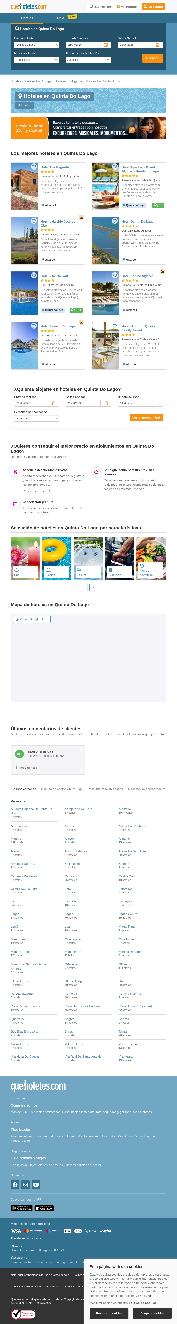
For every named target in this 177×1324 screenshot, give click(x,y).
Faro (14, 901)
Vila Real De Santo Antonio (83, 1056)
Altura (15, 851)
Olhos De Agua (75, 981)
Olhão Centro (20, 981)
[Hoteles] (29, 7)
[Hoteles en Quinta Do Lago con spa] (25, 558)
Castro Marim (128, 876)
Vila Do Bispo (128, 1044)
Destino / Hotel (24, 38)
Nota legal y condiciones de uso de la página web (40, 1275)
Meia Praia (18, 939)
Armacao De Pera (23, 863)
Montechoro (73, 951)
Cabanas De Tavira (24, 876)
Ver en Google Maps (34, 619)
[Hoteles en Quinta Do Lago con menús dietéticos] (150, 558)
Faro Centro (73, 901)
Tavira (123, 1031)
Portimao (71, 993)
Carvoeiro (71, 876)
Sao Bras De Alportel (25, 1031)
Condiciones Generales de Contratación (34, 1286)
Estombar (125, 888)
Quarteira (17, 1019)
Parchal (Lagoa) (22, 993)
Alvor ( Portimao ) (77, 851)
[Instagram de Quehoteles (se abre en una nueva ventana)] (25, 1184)
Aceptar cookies (152, 1313)
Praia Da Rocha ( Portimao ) (84, 1006)
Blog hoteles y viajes (28, 1158)
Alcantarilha (19, 826)
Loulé (14, 926)
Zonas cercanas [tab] (24, 789)
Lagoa (15, 914)
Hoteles (16, 81)
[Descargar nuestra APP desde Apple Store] (44, 1207)
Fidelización (21, 1129)
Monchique (126, 939)
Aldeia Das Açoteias (132, 826)
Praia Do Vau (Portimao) (135, 1006)
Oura (122, 981)
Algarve (16, 838)
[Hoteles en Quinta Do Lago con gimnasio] (119, 558)
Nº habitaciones (25, 53)
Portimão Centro (130, 993)
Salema (124, 1019)
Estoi (68, 888)
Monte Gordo (20, 951)
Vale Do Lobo (74, 1044)
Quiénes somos (24, 1105)
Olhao (123, 964)
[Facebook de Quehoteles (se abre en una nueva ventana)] (15, 1184)
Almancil (124, 838)
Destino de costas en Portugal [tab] (62, 789)
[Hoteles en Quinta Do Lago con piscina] (56, 558)
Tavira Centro (20, 1044)
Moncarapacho (75, 939)
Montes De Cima (130, 951)
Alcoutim (70, 826)
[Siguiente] (93, 587)
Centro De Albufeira (24, 888)
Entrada (77, 38)
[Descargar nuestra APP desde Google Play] (22, 1207)
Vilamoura (126, 1056)
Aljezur (69, 838)
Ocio (60, 18)
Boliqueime (72, 863)
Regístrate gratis (34, 491)
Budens (124, 863)
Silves (69, 1031)
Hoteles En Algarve (69, 81)
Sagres (69, 1019)
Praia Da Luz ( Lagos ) (26, 1006)
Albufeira (125, 809)
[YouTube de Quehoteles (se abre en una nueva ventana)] (36, 1184)
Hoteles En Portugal (38, 81)
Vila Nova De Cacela (25, 1056)
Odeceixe (71, 964)
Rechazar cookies (109, 1313)
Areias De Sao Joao (132, 851)
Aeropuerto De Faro (78, 809)
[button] (153, 6)
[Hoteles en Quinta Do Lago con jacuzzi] (88, 558)
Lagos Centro (128, 914)
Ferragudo (126, 901)
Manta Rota (127, 926)
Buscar (152, 58)
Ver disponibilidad (146, 417)
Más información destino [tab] (106, 789)
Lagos (69, 914)
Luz (67, 926)
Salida (127, 38)
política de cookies (143, 1303)
